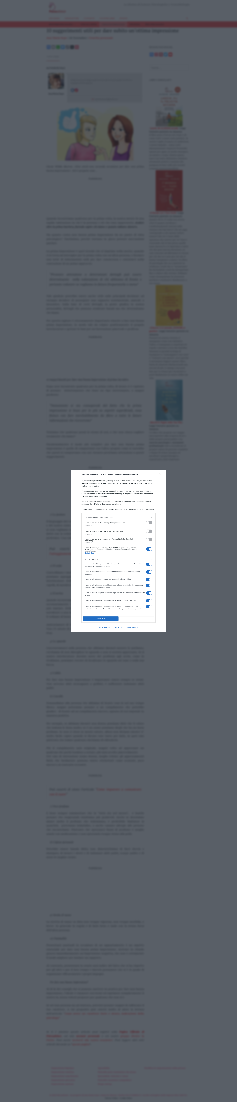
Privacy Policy (132, 627)
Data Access (118, 627)
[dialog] (118, 551)
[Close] (161, 475)
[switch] (149, 522)
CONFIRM (100, 618)
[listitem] (118, 517)
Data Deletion (104, 627)
